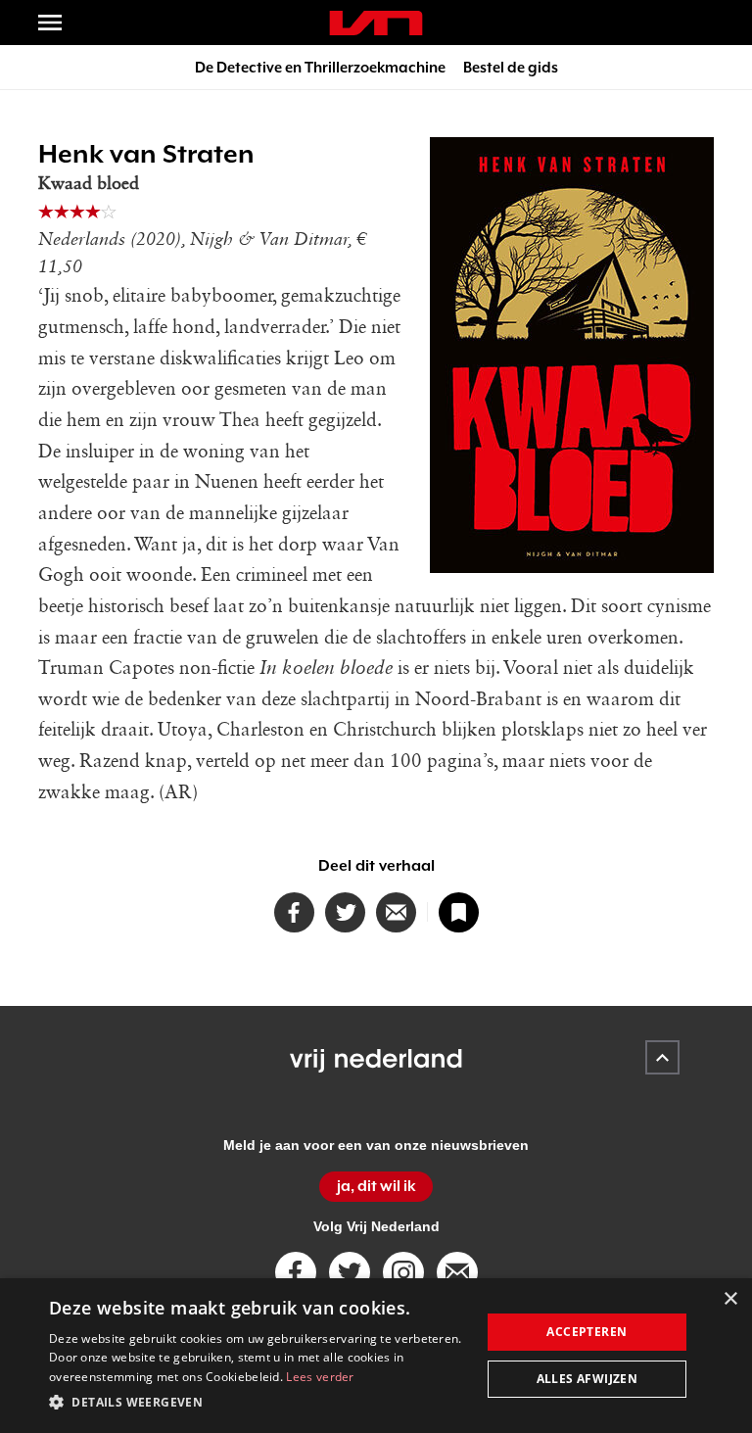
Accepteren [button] (586, 1331)
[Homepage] (376, 23)
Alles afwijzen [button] (587, 1378)
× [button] (730, 1299)
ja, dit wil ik (376, 1186)
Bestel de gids (510, 67)
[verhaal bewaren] (459, 912)
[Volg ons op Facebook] (295, 1272)
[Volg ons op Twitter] (349, 1272)
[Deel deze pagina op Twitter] (345, 912)
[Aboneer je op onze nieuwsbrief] (457, 1272)
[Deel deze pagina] (396, 912)
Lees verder (319, 1376)
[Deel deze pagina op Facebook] (294, 912)
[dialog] (376, 1355)
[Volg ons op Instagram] (403, 1272)
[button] (258, 1402)
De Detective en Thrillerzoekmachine (320, 67)
